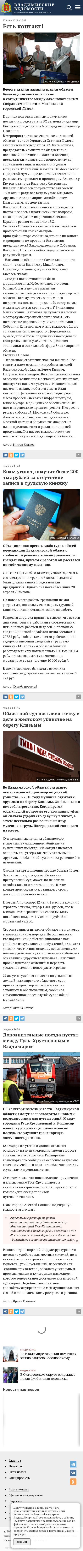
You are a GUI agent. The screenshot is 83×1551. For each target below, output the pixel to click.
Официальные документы (26, 1495)
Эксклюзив (17, 1472)
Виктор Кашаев (23, 444)
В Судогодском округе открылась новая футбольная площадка (47, 1376)
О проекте (15, 1501)
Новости (15, 1466)
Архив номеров (19, 1489)
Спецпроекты (19, 1478)
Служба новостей (25, 686)
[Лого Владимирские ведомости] (27, 7)
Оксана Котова (23, 1008)
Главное (15, 1460)
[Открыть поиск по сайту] (69, 9)
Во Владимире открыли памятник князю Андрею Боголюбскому (48, 1355)
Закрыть (22, 1541)
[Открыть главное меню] (78, 9)
